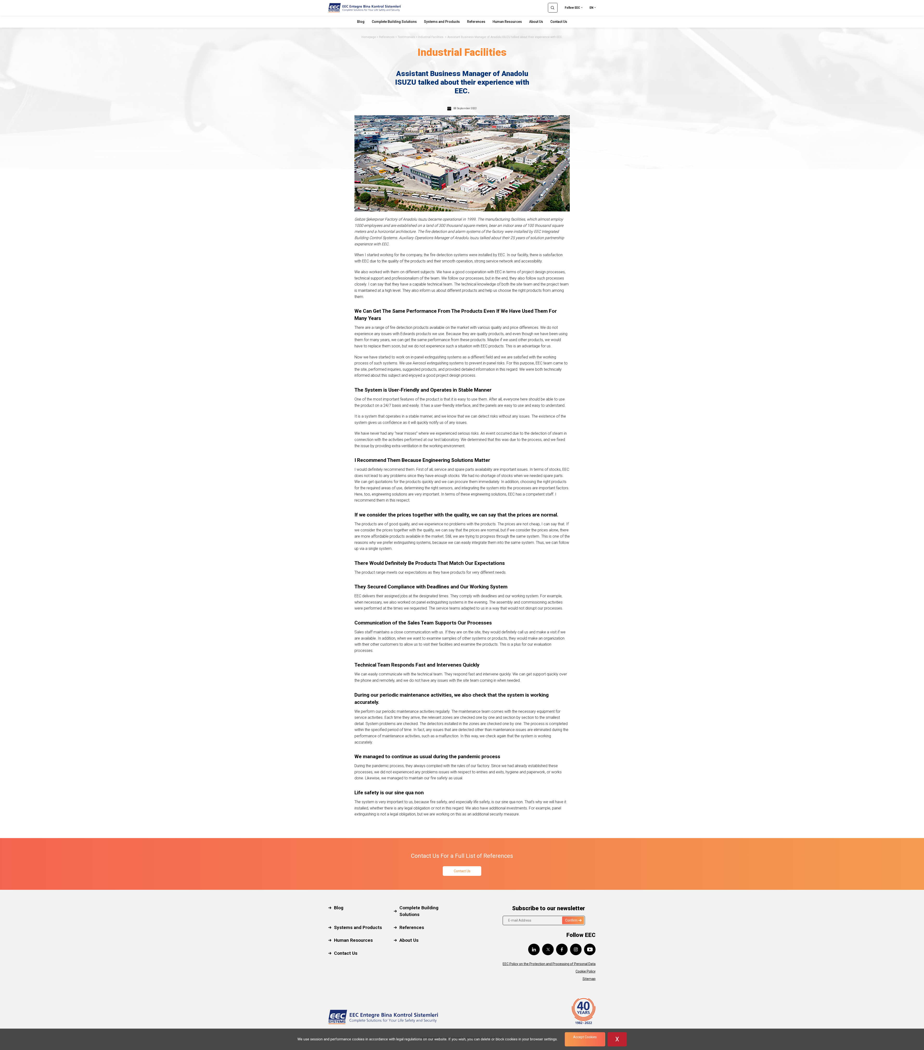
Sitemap (589, 979)
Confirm (571, 920)
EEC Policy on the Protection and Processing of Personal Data (549, 964)
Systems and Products (442, 22)
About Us (536, 22)
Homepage (368, 37)
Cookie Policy (586, 971)
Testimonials (406, 37)
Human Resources (507, 22)
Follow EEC (572, 7)
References (476, 22)
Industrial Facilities (431, 37)
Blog (361, 22)
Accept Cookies (585, 1037)
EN (591, 7)
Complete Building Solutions (394, 22)
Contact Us (558, 22)
